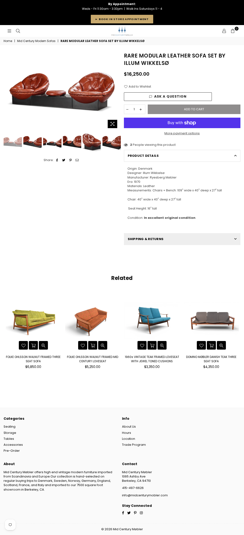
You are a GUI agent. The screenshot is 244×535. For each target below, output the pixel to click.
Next (116, 91)
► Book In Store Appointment (122, 19)
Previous (8, 91)
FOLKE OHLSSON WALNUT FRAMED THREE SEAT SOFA (33, 359)
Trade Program (134, 444)
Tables (9, 438)
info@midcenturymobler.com (145, 495)
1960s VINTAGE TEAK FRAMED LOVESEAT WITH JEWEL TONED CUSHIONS (152, 359)
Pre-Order (12, 450)
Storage (10, 432)
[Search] (18, 31)
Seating (9, 426)
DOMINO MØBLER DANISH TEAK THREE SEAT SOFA (211, 359)
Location (128, 438)
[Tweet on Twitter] (64, 160)
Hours (126, 432)
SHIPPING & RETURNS (146, 239)
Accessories (13, 444)
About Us (129, 426)
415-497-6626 (133, 488)
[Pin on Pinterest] (70, 160)
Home (8, 41)
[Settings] (224, 31)
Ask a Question (170, 96)
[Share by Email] (77, 160)
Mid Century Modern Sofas (36, 41)
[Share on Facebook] (57, 160)
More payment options (182, 133)
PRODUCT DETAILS (143, 155)
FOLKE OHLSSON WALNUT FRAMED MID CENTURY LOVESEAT (92, 359)
